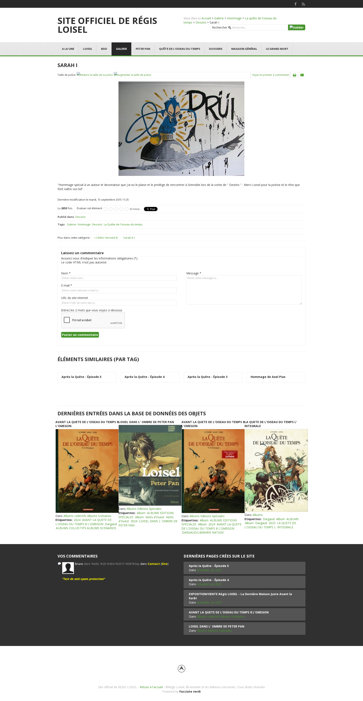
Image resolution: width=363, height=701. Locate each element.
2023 (272, 523)
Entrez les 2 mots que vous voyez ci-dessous (91, 310)
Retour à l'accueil (151, 687)
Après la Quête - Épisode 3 (208, 377)
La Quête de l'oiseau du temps (123, 224)
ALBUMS (293, 519)
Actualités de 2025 (209, 570)
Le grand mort (277, 49)
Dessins (201, 22)
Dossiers (215, 49)
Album (141, 513)
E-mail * (66, 285)
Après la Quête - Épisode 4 (144, 377)
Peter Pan (143, 49)
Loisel (87, 49)
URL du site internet (74, 298)
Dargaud (111, 524)
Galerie (219, 18)
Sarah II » (129, 237)
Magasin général (244, 49)
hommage (84, 224)
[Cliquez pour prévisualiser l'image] (181, 128)
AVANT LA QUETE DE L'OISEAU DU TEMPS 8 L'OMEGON (83, 522)
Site (164, 564)
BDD (104, 49)
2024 (77, 520)
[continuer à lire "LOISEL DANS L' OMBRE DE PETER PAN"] (150, 465)
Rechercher (219, 27)
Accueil (206, 18)
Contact (154, 564)
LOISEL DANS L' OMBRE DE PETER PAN (146, 422)
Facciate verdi (190, 691)
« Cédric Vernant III (106, 237)
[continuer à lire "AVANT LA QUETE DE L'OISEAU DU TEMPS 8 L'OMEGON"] (86, 471)
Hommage (234, 18)
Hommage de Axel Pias (268, 377)
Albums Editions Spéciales (144, 509)
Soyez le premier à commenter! (270, 75)
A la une (68, 49)
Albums (258, 515)
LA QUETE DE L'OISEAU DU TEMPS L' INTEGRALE (270, 525)
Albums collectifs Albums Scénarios (87, 516)
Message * (193, 273)
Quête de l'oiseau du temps (179, 49)
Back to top (181, 668)
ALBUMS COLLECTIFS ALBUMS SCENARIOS (86, 528)
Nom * (66, 273)
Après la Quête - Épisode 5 (81, 377)
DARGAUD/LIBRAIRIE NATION (203, 532)
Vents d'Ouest (154, 517)
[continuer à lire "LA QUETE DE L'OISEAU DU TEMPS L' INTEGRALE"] (276, 470)
